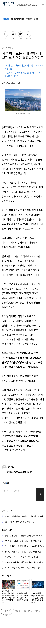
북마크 (5, 33)
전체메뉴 (43, 4)
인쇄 (20, 33)
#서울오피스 (26, 611)
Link (13, 33)
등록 (39, 494)
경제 (3, 47)
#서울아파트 (6, 611)
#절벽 (36, 611)
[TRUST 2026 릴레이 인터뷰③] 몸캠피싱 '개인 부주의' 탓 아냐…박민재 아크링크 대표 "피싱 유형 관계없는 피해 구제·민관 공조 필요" (23, 19)
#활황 (16, 611)
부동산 (10, 47)
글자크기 (28, 33)
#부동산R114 (6, 615)
